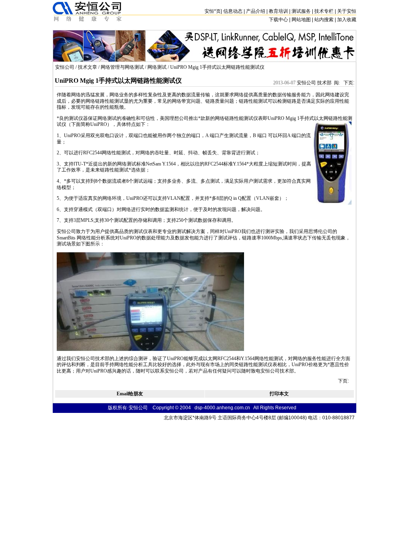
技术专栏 (324, 11)
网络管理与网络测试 (122, 67)
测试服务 (301, 11)
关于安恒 (346, 11)
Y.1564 (169, 164)
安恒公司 (64, 67)
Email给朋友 (130, 394)
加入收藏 (346, 19)
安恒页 (212, 11)
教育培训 (278, 11)
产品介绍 (255, 11)
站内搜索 (324, 19)
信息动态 (232, 11)
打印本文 (279, 394)
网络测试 (157, 67)
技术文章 (87, 67)
